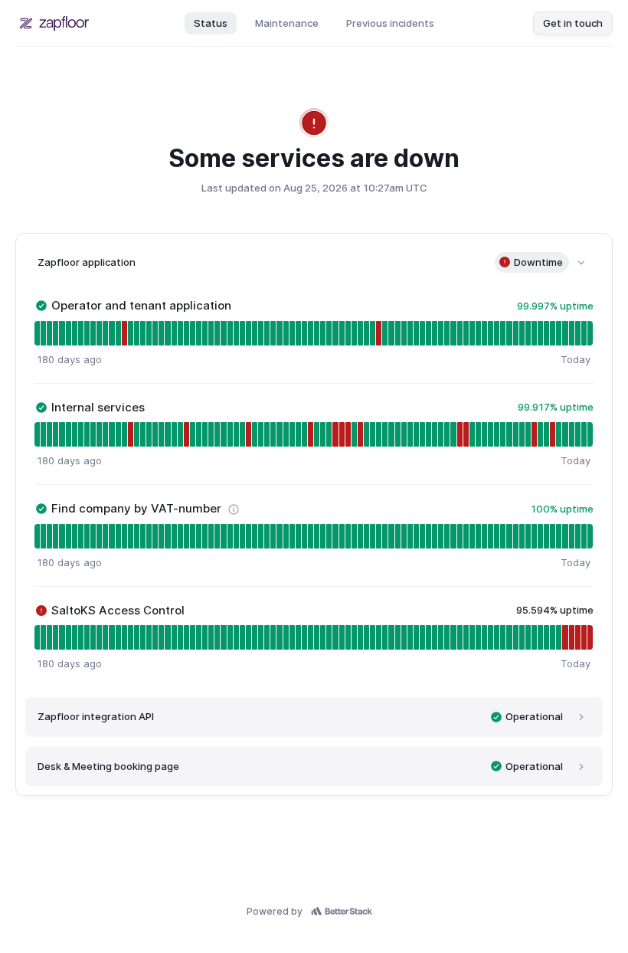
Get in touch (573, 23)
